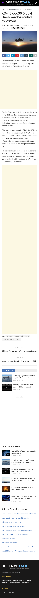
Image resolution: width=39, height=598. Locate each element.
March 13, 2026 (18, 380)
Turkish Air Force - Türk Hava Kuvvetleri (15, 534)
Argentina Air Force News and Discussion (15, 518)
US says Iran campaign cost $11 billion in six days (22, 488)
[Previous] (17, 396)
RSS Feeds (28, 580)
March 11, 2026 (16, 501)
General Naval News (8, 539)
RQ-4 (27, 336)
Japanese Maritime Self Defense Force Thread (17, 547)
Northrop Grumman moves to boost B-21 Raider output (23, 386)
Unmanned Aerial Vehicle (11, 339)
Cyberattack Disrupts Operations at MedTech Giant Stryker (23, 497)
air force (9, 336)
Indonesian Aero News (9, 543)
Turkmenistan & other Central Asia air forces (17, 530)
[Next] (21, 396)
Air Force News (27, 9)
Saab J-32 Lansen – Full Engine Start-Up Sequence (18, 551)
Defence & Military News (14, 9)
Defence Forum (6, 580)
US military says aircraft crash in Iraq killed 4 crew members (24, 377)
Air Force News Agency (11, 25)
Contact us (25, 583)
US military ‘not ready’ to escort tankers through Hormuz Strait (23, 479)
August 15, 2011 (28, 25)
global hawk (19, 336)
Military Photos (17, 580)
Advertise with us (14, 583)
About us (4, 583)
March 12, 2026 (16, 483)
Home (3, 9)
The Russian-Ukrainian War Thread (13, 526)
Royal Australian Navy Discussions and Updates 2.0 (19, 514)
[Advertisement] (19, 249)
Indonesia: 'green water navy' (11, 522)
